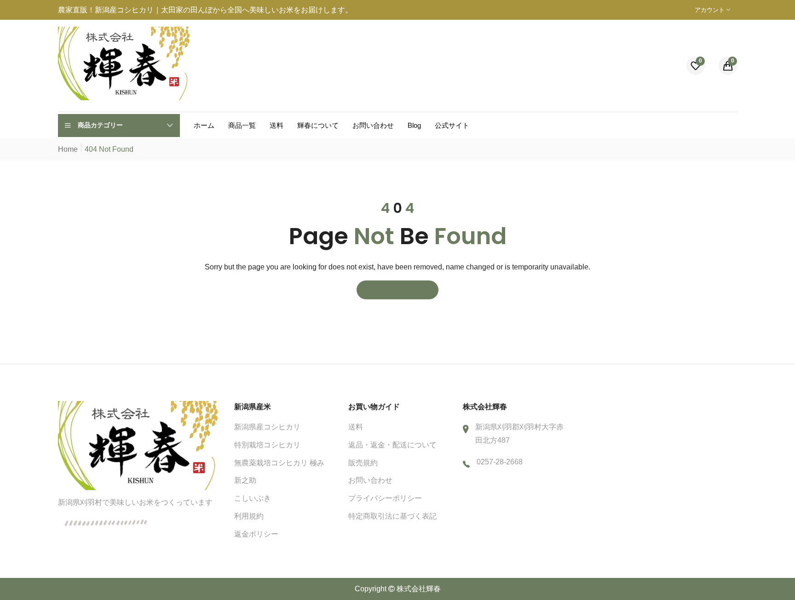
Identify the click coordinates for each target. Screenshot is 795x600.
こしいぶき (252, 498)
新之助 (245, 480)
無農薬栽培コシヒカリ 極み (279, 463)
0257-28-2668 (500, 462)
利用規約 (249, 516)
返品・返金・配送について (392, 445)
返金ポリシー (256, 534)
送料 (355, 427)
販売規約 (363, 463)
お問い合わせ (370, 480)
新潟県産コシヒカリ (267, 427)
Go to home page (397, 289)
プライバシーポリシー (385, 498)
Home (68, 149)
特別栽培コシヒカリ (267, 445)
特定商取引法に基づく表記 (392, 516)
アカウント (710, 9)
